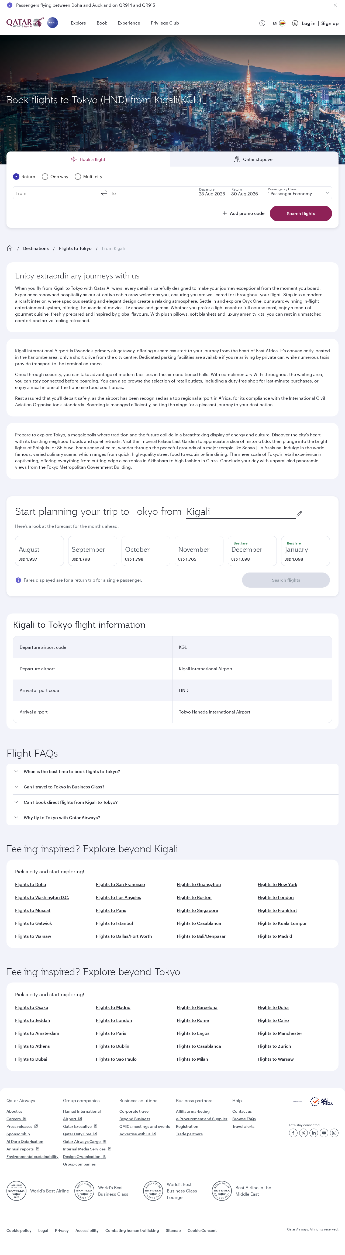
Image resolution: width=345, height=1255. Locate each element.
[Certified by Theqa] (313, 1104)
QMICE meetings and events (144, 1126)
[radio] (39, 551)
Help (237, 1100)
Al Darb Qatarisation (24, 1141)
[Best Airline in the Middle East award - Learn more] (222, 1191)
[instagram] (334, 1133)
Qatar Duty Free (77, 1134)
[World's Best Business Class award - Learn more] (84, 1191)
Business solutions (138, 1100)
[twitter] (303, 1133)
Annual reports (20, 1149)
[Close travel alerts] (335, 5)
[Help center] (262, 23)
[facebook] (293, 1133)
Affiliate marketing (193, 1111)
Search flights (286, 579)
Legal (43, 1230)
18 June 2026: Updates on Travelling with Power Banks (71, 5)
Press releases (19, 1126)
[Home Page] (9, 248)
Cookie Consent (202, 1230)
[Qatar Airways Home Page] (25, 23)
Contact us (242, 1111)
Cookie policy (19, 1230)
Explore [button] (78, 22)
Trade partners (189, 1134)
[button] (176, 771)
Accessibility (87, 1230)
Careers (13, 1118)
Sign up (330, 23)
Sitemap (173, 1230)
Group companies (81, 1100)
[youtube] (324, 1133)
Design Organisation (82, 1156)
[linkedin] (313, 1133)
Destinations (36, 248)
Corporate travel (134, 1111)
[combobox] (241, 512)
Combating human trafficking (132, 1230)
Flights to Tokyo (75, 248)
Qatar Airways (20, 1100)
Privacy (62, 1230)
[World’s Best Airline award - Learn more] (16, 1191)
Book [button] (102, 22)
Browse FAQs (244, 1118)
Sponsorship (18, 1134)
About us (14, 1111)
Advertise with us (134, 1134)
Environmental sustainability (32, 1156)
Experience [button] (129, 22)
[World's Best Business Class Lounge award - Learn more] (153, 1191)
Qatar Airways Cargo (82, 1141)
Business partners (194, 1100)
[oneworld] (52, 23)
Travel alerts (243, 1126)
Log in (309, 23)
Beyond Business (134, 1118)
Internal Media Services (84, 1149)
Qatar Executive (77, 1126)
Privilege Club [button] (165, 22)
